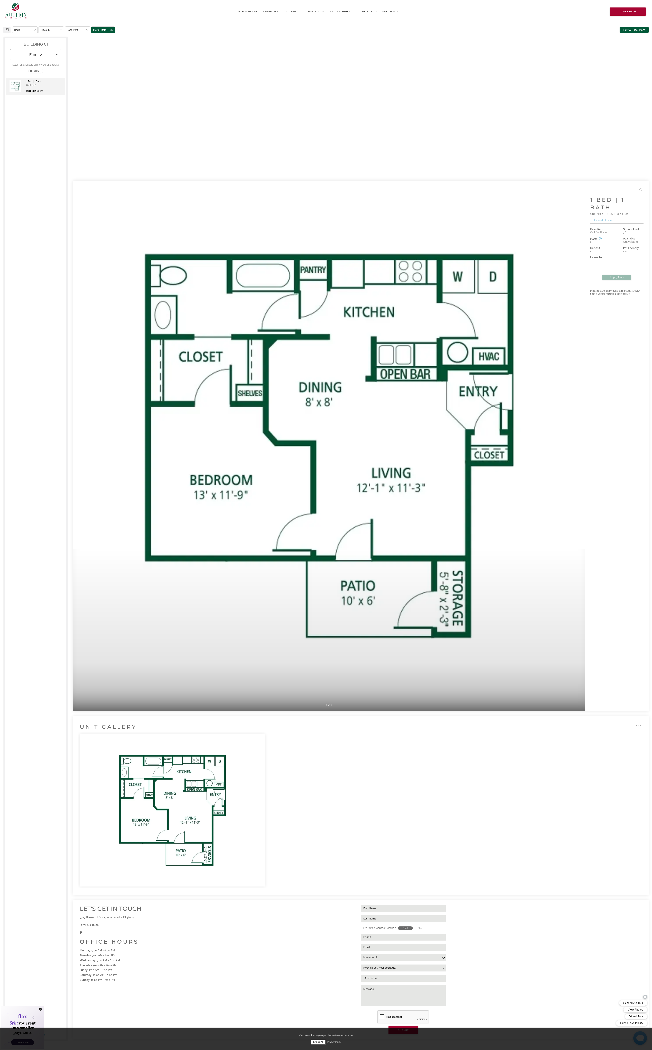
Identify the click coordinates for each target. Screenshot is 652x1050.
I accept (318, 1042)
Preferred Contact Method (379, 927)
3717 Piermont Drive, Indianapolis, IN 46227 (107, 917)
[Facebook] (81, 932)
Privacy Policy (334, 1042)
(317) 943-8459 (89, 925)
